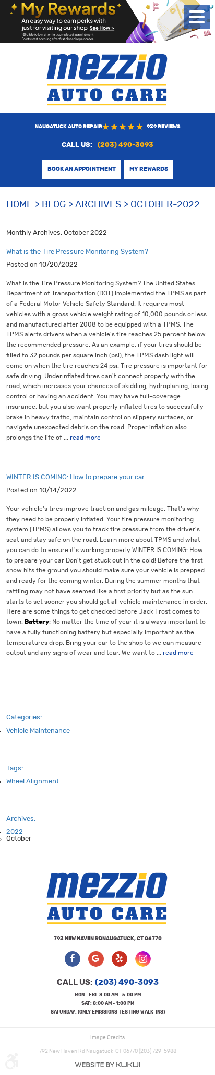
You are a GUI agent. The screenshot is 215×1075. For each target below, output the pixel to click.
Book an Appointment (81, 169)
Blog (54, 204)
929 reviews (164, 126)
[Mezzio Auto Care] (107, 79)
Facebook (72, 959)
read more (85, 437)
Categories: (24, 717)
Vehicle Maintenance (38, 731)
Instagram (143, 959)
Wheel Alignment (32, 781)
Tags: (14, 768)
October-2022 (165, 204)
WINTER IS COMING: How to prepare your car (75, 477)
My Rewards (148, 169)
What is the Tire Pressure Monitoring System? (77, 251)
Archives (98, 204)
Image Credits (107, 1037)
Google (96, 959)
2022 (14, 832)
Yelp (119, 959)
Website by (107, 1065)
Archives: (20, 819)
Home (19, 204)
